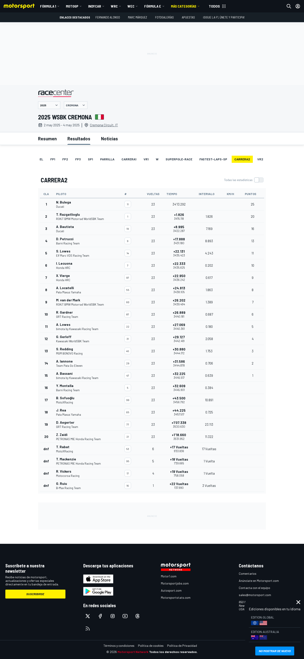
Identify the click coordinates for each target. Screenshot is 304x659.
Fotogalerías (164, 17)
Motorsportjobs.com (175, 583)
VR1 (146, 159)
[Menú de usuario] (297, 6)
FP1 (52, 159)
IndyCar (94, 6)
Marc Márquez (137, 17)
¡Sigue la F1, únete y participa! (224, 17)
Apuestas (188, 17)
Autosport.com (171, 590)
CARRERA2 (242, 159)
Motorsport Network (133, 652)
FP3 (78, 159)
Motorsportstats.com (176, 597)
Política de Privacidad (182, 645)
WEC (131, 6)
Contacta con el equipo (254, 588)
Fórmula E (152, 6)
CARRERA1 (129, 159)
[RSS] (87, 628)
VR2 (260, 159)
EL (41, 159)
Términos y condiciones (118, 645)
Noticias (109, 138)
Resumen (47, 138)
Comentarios (247, 573)
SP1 (90, 159)
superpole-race (179, 159)
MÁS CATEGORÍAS (183, 6)
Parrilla (107, 159)
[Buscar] (288, 6)
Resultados (78, 138)
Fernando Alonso (107, 17)
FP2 (65, 159)
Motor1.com (168, 576)
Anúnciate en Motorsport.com (259, 580)
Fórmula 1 (48, 6)
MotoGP (72, 6)
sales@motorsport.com (255, 595)
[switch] (243, 180)
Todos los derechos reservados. (173, 652)
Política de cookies (151, 645)
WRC (114, 6)
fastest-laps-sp (213, 159)
